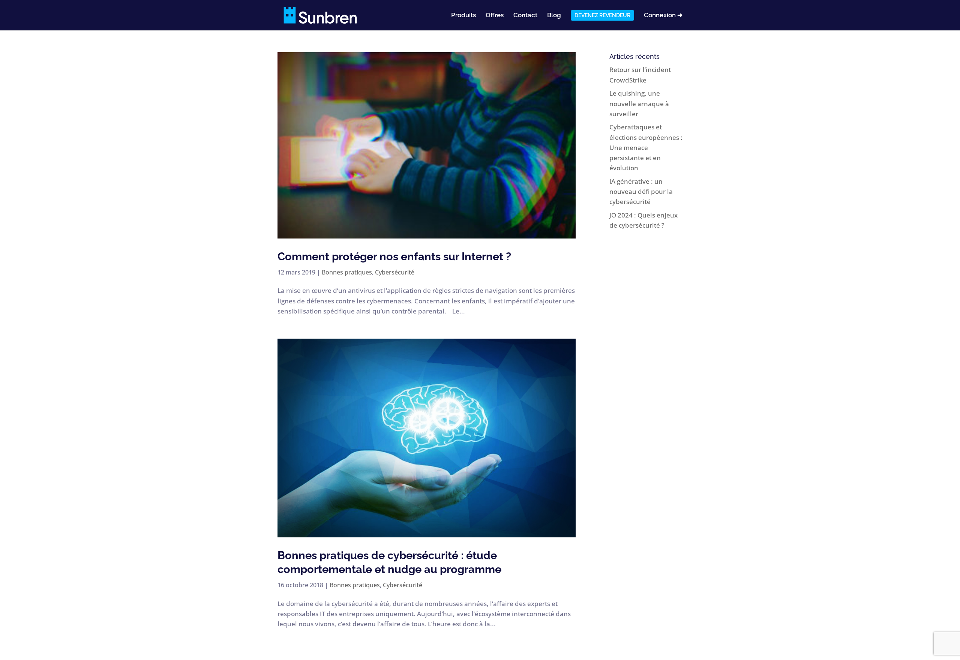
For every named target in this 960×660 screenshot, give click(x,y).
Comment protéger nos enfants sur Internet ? (394, 256)
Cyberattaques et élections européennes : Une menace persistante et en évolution (645, 147)
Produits (463, 15)
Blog (554, 15)
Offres (495, 15)
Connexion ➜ (663, 15)
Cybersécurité (394, 272)
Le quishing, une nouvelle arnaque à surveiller (639, 103)
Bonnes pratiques (347, 272)
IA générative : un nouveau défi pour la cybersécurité (641, 191)
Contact (525, 15)
